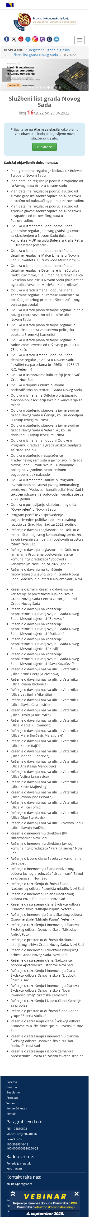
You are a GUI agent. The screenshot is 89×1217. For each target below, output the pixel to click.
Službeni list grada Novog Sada (33, 54)
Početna (11, 1082)
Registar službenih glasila (49, 50)
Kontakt (11, 1114)
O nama (11, 1087)
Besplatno (13, 1092)
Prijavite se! (44, 147)
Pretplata (12, 1098)
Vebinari (11, 1103)
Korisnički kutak (16, 1108)
